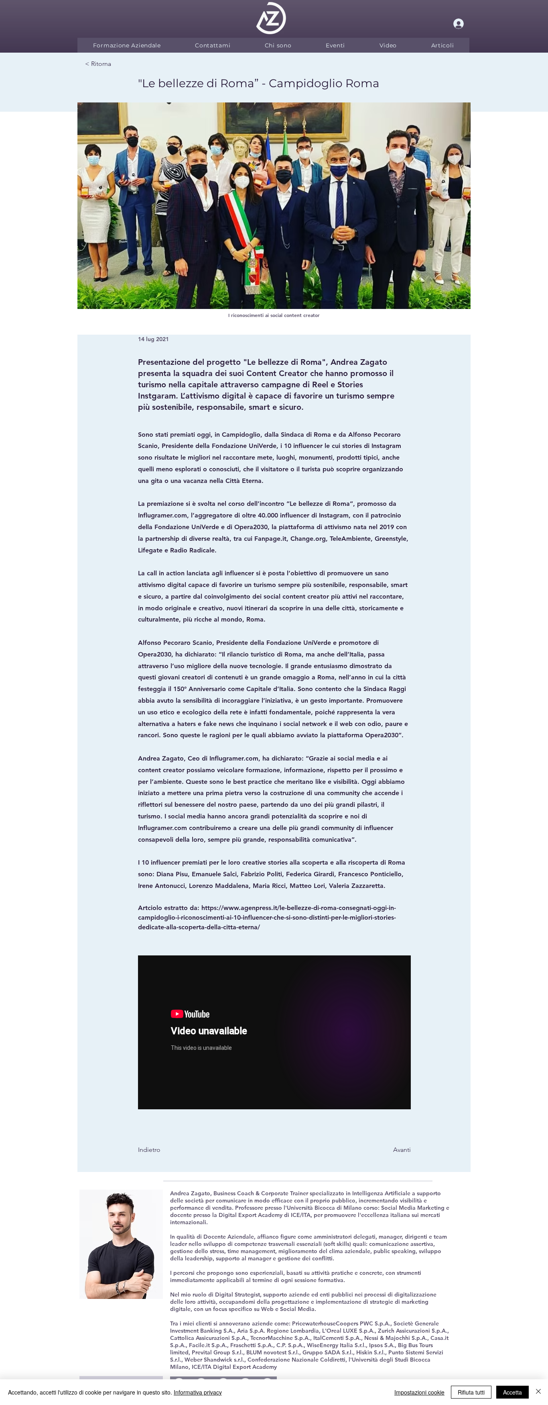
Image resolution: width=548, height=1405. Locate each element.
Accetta (512, 1392)
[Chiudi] (538, 1392)
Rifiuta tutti (471, 1392)
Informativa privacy (198, 1392)
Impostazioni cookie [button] (419, 1392)
